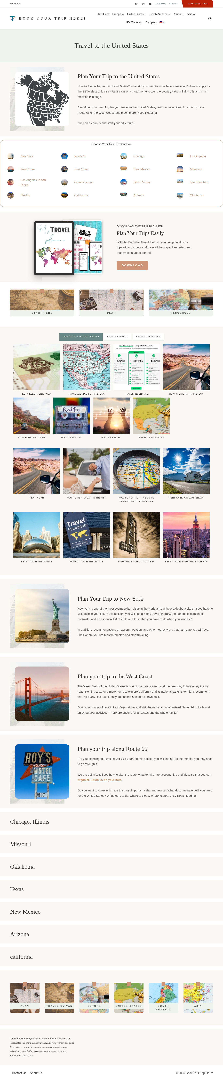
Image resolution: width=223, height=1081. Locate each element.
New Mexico (141, 169)
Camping (150, 22)
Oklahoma (197, 195)
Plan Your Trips (198, 4)
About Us (173, 3)
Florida (25, 195)
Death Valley (142, 182)
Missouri (196, 169)
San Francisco (199, 182)
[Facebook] (136, 3)
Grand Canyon (83, 182)
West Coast (27, 169)
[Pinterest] (150, 3)
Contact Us (161, 3)
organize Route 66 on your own (99, 780)
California (81, 195)
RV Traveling (134, 22)
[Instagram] (143, 3)
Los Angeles (198, 156)
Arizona (138, 195)
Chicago (138, 156)
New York (26, 156)
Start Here (102, 14)
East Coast (81, 169)
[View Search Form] (210, 18)
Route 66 (80, 156)
